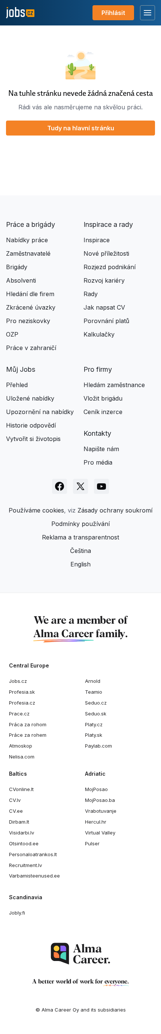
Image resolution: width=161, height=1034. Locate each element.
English (80, 564)
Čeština (80, 550)
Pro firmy (97, 369)
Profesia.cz (22, 703)
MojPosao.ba (100, 800)
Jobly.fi (17, 913)
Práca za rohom (27, 724)
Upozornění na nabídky (40, 412)
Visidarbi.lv (21, 833)
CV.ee (16, 811)
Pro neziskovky (28, 321)
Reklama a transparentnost (80, 537)
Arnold (92, 681)
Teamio (93, 692)
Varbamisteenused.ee (34, 876)
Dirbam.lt (19, 822)
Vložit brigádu (102, 398)
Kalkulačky (99, 334)
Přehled (17, 385)
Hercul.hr (95, 822)
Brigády (16, 267)
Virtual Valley (100, 833)
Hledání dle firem (30, 294)
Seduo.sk (95, 714)
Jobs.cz (18, 681)
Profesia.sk (22, 692)
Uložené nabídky (30, 398)
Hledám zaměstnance (114, 385)
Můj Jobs (20, 369)
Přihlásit (113, 12)
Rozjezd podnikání (109, 267)
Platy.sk (93, 735)
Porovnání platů (106, 321)
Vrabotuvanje (100, 811)
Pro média (97, 462)
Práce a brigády (30, 224)
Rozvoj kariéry (104, 280)
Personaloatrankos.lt (33, 854)
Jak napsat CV (104, 307)
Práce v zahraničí (31, 348)
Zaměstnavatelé (28, 253)
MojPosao (96, 789)
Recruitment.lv (25, 865)
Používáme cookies (36, 510)
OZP (12, 334)
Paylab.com (98, 746)
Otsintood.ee (24, 843)
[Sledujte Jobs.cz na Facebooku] (59, 486)
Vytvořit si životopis (33, 439)
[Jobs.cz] (20, 13)
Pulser (92, 843)
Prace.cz (19, 714)
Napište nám (101, 449)
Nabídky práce (27, 240)
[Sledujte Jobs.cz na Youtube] (101, 486)
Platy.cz (94, 724)
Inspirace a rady (108, 224)
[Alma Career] (80, 953)
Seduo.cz (96, 703)
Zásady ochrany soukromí (115, 510)
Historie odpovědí (31, 425)
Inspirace (96, 240)
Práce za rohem (27, 735)
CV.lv (15, 800)
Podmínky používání (80, 523)
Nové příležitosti (106, 253)
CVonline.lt (21, 789)
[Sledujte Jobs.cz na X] (80, 486)
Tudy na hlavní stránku (80, 128)
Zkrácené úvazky (30, 307)
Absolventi (21, 280)
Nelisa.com (21, 757)
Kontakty (97, 433)
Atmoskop (20, 746)
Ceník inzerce (102, 412)
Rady (90, 294)
